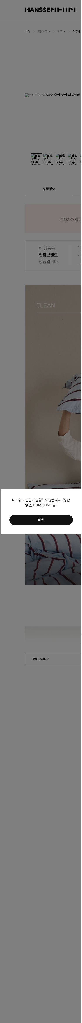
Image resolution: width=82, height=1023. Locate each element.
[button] (41, 520)
